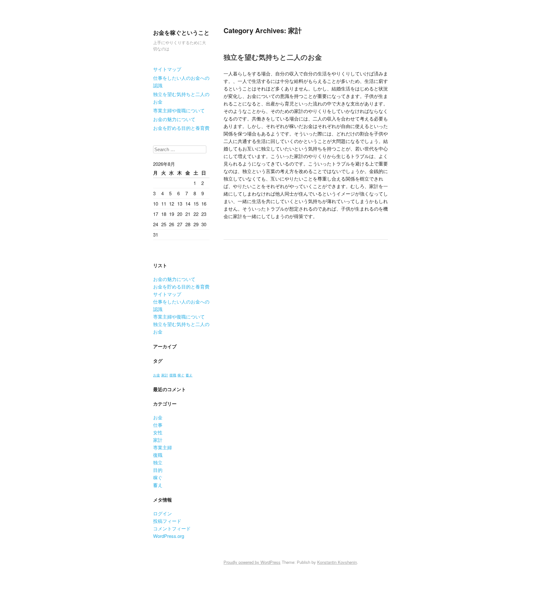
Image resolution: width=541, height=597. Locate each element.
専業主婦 (162, 447)
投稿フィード (167, 521)
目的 (157, 470)
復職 (172, 375)
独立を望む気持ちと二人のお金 (181, 98)
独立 (157, 462)
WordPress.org (168, 536)
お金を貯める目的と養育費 (181, 128)
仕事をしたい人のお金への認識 (181, 81)
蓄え (189, 375)
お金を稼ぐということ (181, 32)
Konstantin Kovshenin (337, 562)
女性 (157, 432)
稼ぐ (181, 375)
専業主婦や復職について (179, 110)
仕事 (157, 424)
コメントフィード (172, 528)
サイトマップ (167, 69)
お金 (156, 375)
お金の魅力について (174, 119)
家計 (164, 375)
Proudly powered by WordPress (252, 562)
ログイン (162, 513)
